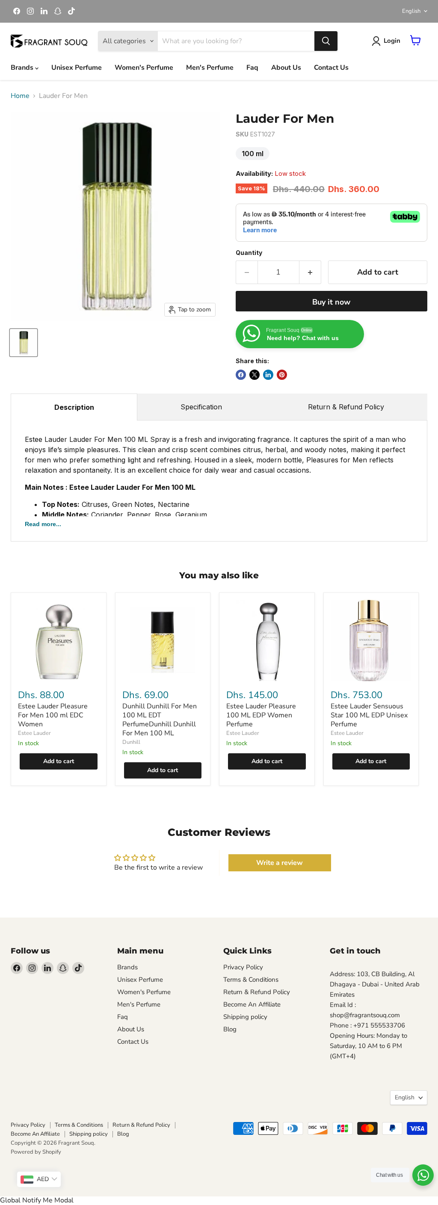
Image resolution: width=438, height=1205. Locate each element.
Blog (230, 1029)
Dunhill (131, 742)
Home (20, 96)
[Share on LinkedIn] (268, 375)
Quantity (249, 252)
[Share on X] (254, 375)
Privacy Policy (243, 967)
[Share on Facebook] (241, 375)
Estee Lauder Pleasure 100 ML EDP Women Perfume (261, 715)
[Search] (325, 41)
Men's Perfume (210, 67)
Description (74, 407)
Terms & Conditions (250, 979)
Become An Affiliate (252, 1004)
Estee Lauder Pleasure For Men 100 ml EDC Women (53, 715)
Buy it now (331, 302)
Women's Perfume (144, 67)
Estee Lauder (34, 733)
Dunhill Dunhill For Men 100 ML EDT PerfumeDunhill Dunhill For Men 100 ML (159, 720)
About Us (286, 67)
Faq (252, 67)
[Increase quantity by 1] (310, 272)
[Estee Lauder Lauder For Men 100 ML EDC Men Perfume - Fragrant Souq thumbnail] (23, 342)
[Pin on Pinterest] (282, 375)
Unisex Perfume (76, 67)
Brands (23, 67)
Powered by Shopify (36, 1152)
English (411, 11)
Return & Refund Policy (346, 407)
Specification (201, 407)
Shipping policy (245, 1017)
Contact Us (331, 67)
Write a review (279, 862)
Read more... (43, 524)
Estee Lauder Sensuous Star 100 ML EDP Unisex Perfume (369, 715)
